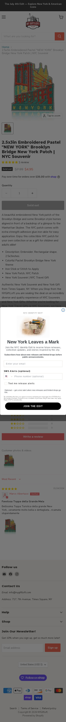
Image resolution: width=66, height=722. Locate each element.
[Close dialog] (63, 310)
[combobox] (8, 376)
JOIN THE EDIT (33, 406)
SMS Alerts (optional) (17, 371)
